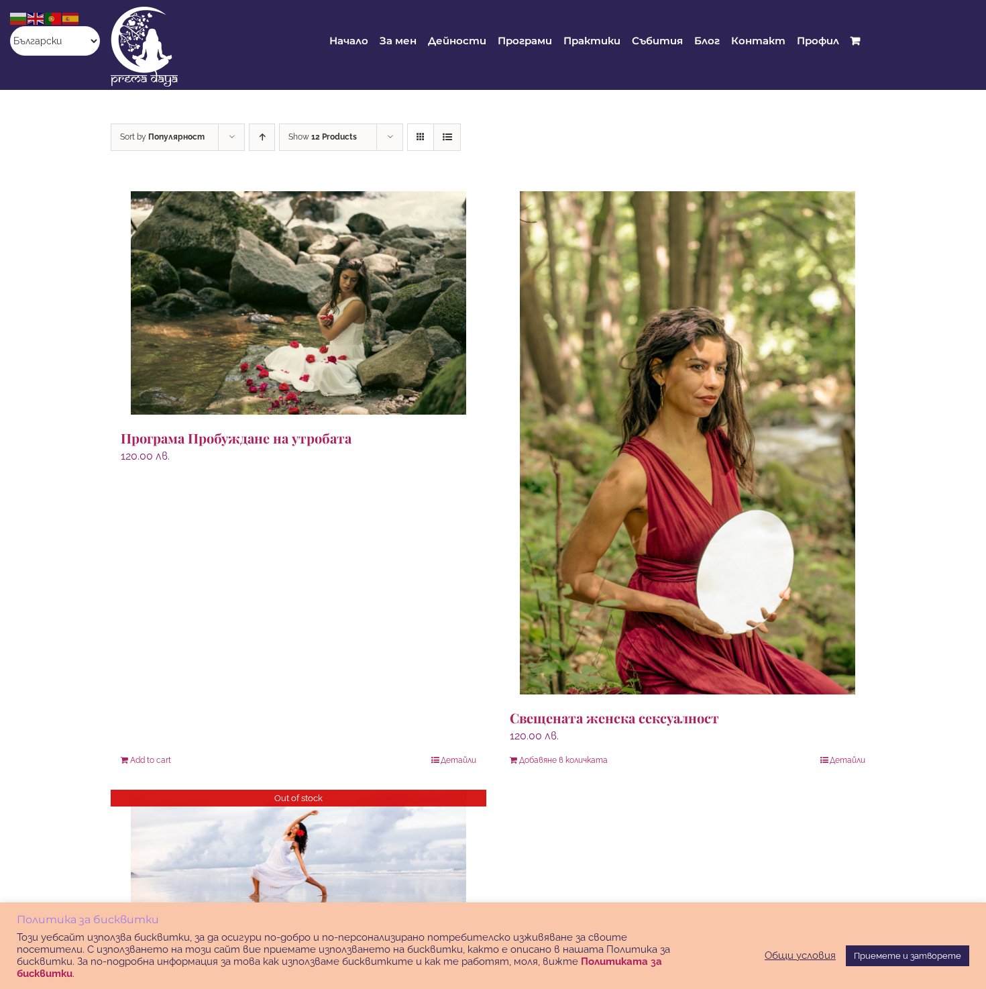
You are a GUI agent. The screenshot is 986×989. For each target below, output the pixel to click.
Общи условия (800, 955)
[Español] (71, 17)
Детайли (458, 760)
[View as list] (447, 137)
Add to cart (150, 760)
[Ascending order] (262, 137)
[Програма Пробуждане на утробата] (298, 303)
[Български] (19, 17)
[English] (36, 17)
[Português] (53, 17)
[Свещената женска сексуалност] (687, 442)
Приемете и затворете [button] (907, 956)
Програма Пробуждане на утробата (236, 438)
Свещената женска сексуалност (614, 718)
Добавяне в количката (563, 760)
